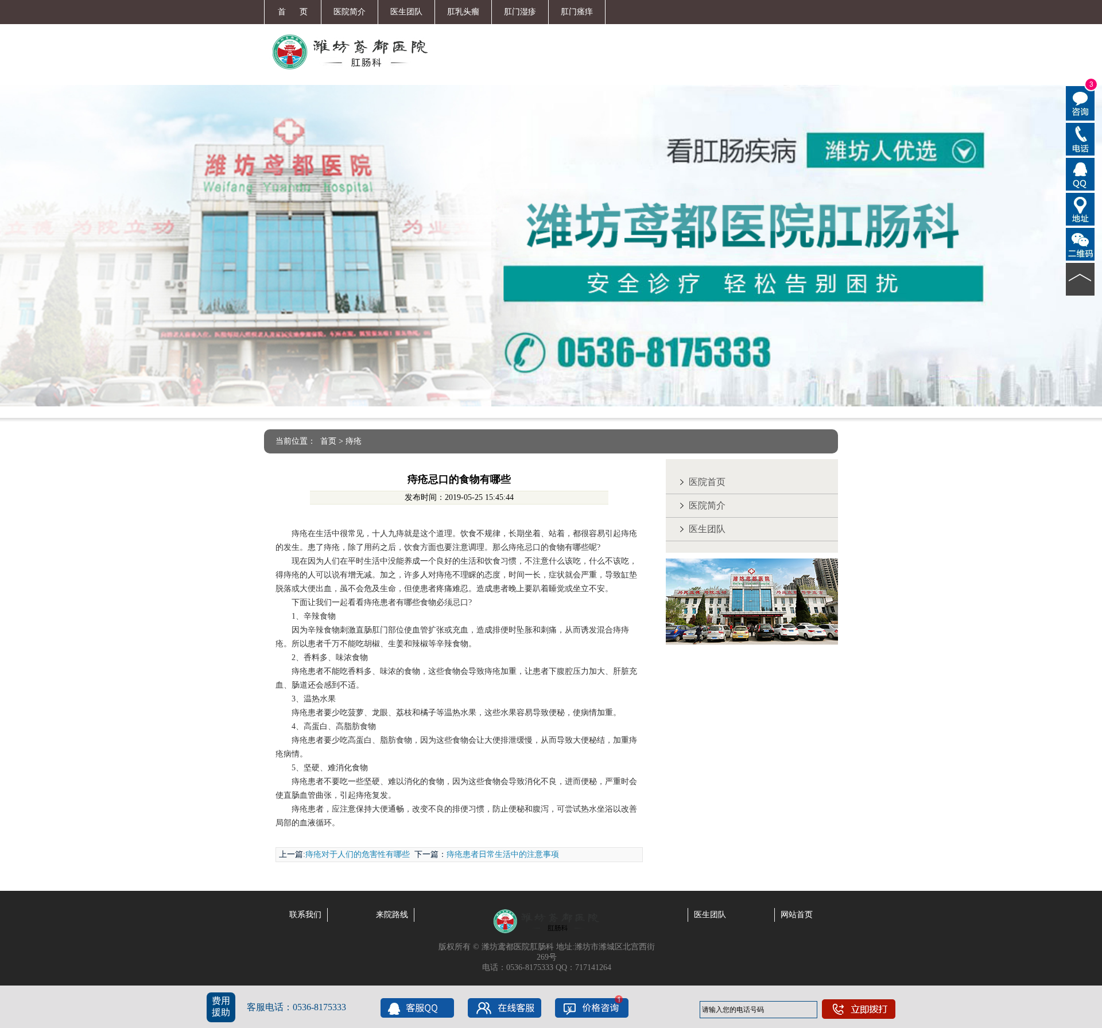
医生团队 (406, 11)
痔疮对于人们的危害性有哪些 (357, 854)
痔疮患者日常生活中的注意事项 (503, 854)
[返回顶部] (1080, 278)
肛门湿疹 (520, 11)
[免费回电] (1080, 138)
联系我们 (305, 914)
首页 (328, 441)
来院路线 (392, 914)
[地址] (1080, 208)
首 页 (293, 11)
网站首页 (797, 914)
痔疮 (354, 441)
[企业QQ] (1080, 173)
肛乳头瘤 (463, 11)
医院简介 (349, 11)
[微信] (1080, 243)
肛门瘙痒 (577, 11)
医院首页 (707, 482)
